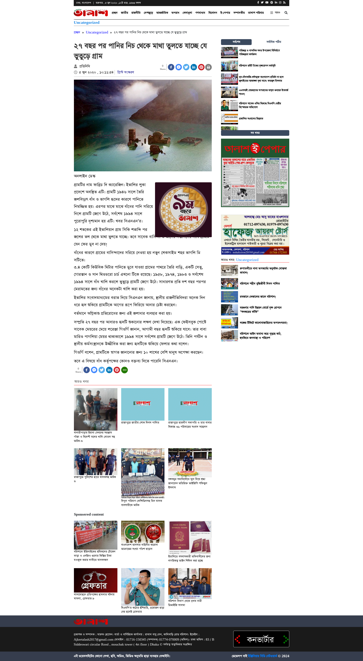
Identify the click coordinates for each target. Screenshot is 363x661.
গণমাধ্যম (200, 13)
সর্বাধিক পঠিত (274, 42)
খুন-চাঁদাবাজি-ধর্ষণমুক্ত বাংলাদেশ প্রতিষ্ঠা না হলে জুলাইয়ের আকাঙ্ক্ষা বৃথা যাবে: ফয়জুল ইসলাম (261, 79)
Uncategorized (86, 22)
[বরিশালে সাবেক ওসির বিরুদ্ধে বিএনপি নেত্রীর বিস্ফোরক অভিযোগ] (229, 105)
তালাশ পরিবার (256, 13)
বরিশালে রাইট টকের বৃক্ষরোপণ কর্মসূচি (257, 66)
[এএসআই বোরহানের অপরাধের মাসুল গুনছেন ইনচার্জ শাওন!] (229, 92)
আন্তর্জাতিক (162, 13)
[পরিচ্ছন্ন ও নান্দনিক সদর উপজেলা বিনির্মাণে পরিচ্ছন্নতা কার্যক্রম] (229, 52)
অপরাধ (175, 13)
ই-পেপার (225, 13)
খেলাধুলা (187, 13)
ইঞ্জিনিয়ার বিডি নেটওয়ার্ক (262, 656)
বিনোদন (213, 13)
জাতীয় (124, 13)
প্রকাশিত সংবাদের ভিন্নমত (251, 118)
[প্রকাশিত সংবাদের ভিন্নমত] (229, 118)
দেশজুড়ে (148, 13)
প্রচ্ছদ (115, 13)
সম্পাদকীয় (239, 13)
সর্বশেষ (236, 42)
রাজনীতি (135, 13)
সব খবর (255, 133)
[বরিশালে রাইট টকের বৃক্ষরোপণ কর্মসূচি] (229, 65)
